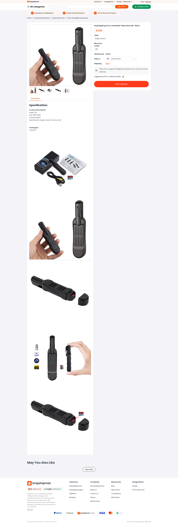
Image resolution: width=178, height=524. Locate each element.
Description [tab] (35, 98)
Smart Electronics (58, 18)
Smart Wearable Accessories (77, 18)
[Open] (134, 58)
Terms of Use (130, 522)
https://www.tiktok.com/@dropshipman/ (28, 510)
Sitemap (148, 522)
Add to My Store (121, 84)
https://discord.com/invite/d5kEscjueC (31, 510)
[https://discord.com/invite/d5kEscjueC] (31, 510)
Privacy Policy (140, 522)
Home (29, 18)
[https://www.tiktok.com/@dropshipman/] (28, 510)
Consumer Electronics (42, 18)
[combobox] (118, 59)
